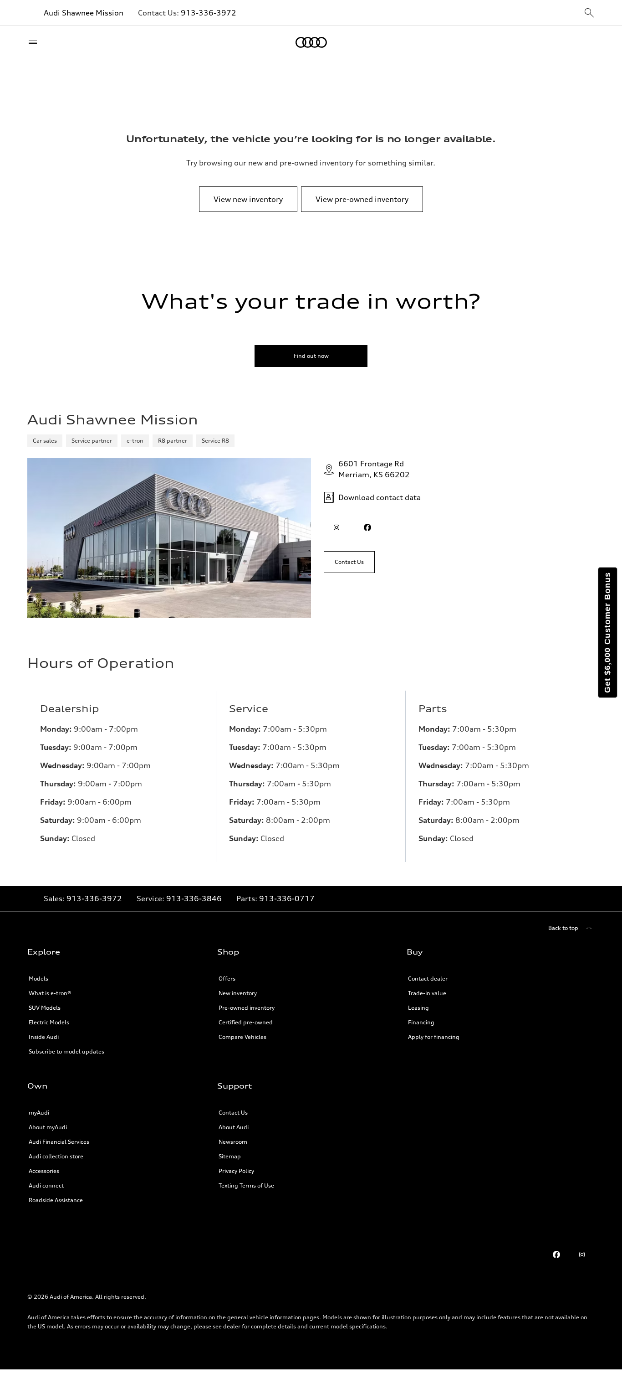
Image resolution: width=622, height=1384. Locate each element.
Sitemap (230, 1156)
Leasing (418, 1007)
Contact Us (233, 1112)
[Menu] (34, 42)
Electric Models (49, 1022)
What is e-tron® (50, 993)
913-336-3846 (194, 898)
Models (38, 978)
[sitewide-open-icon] (589, 13)
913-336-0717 (287, 898)
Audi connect (46, 1185)
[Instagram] (582, 1254)
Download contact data (379, 497)
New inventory (238, 993)
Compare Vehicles (242, 1036)
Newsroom (233, 1141)
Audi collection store (56, 1156)
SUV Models (45, 1007)
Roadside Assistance (56, 1200)
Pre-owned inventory (247, 1007)
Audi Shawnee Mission (83, 12)
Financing (421, 1022)
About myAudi (48, 1127)
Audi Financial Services (59, 1141)
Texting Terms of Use (246, 1185)
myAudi (39, 1112)
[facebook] (367, 527)
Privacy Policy (236, 1170)
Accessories (44, 1170)
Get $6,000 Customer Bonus (607, 632)
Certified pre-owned (246, 1022)
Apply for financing (433, 1036)
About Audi (234, 1127)
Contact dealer (428, 978)
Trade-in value (427, 993)
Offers (227, 978)
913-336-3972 (208, 12)
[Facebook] (556, 1254)
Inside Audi (44, 1036)
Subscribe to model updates (66, 1051)
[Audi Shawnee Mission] (311, 42)
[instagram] (336, 527)
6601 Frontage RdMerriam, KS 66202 (374, 469)
